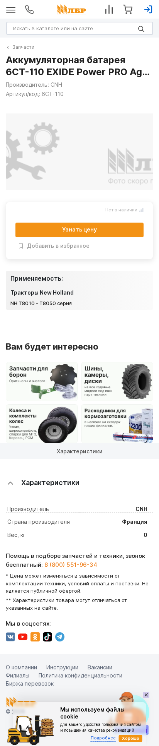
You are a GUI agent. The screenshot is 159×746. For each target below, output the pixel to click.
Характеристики (80, 451)
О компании (21, 667)
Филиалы (17, 675)
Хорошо (130, 738)
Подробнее (103, 738)
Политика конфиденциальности (80, 675)
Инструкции (62, 667)
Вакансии (100, 667)
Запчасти (23, 47)
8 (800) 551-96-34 (70, 564)
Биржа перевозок (30, 683)
